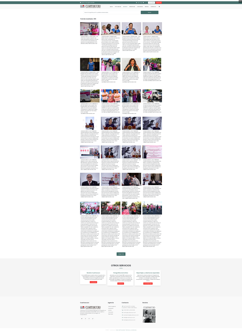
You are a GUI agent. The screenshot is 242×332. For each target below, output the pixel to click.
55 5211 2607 (126, 310)
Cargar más (121, 254)
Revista (147, 6)
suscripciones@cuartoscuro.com (131, 315)
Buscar (149, 12)
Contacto (153, 6)
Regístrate (158, 2)
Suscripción (110, 308)
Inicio (111, 6)
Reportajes (132, 6)
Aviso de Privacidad (120, 330)
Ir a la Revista (93, 282)
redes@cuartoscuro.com (129, 317)
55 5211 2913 (132, 310)
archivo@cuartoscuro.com (129, 312)
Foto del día (118, 6)
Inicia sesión (151, 2)
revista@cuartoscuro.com (129, 320)
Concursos (140, 6)
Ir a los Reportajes (148, 283)
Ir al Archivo (120, 283)
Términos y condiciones (131, 330)
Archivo (125, 6)
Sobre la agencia (112, 306)
